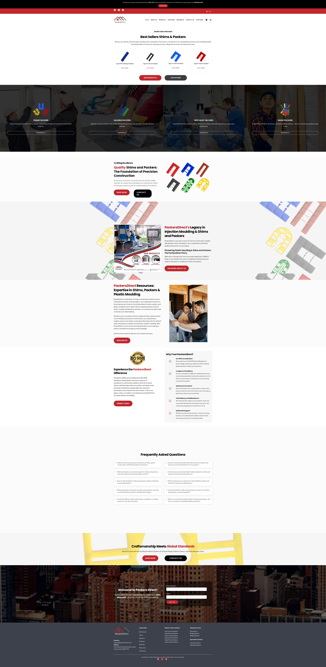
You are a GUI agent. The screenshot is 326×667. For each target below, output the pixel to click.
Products (162, 20)
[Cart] (206, 20)
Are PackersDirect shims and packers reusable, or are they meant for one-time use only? (137, 500)
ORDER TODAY (123, 403)
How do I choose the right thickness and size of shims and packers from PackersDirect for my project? (188, 464)
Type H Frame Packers (150, 64)
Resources (180, 20)
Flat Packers (193, 631)
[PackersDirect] (120, 22)
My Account (142, 632)
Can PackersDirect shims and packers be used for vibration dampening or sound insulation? (189, 491)
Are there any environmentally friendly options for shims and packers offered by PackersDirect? (189, 473)
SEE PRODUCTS (150, 78)
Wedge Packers (195, 636)
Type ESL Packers (195, 643)
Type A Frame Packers (171, 631)
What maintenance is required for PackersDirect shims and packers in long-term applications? (188, 482)
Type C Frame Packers (175, 63)
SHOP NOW (199, 20)
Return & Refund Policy (168, 657)
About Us (142, 638)
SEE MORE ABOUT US (176, 268)
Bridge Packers (194, 633)
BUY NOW (124, 68)
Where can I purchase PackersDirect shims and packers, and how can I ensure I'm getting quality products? (189, 500)
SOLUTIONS (176, 78)
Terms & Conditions (179, 657)
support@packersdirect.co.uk (123, 642)
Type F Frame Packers (171, 640)
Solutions (171, 20)
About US (154, 20)
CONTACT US (141, 193)
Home (147, 20)
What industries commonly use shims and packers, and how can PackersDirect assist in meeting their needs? (138, 491)
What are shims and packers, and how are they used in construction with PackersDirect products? (136, 464)
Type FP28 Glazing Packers (125, 64)
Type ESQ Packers (195, 645)
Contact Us (190, 20)
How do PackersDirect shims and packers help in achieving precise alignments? (137, 482)
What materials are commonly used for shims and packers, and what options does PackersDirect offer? (137, 473)
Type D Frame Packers (201, 64)
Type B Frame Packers (171, 633)
